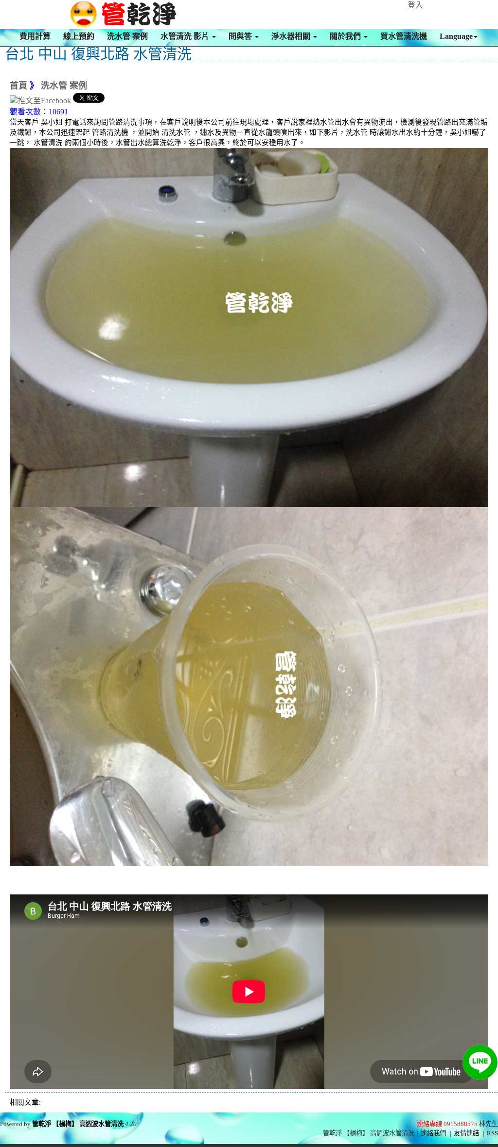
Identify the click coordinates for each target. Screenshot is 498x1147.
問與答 (241, 36)
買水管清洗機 (403, 36)
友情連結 (466, 1133)
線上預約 (78, 36)
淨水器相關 (291, 36)
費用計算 (35, 36)
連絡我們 (433, 1133)
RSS (492, 1133)
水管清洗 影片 (185, 36)
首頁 (18, 86)
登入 (415, 5)
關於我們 (346, 36)
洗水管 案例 (127, 36)
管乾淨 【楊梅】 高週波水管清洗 (78, 1124)
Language (456, 36)
